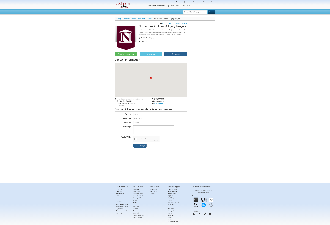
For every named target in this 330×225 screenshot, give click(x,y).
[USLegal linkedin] (199, 214)
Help (205, 2)
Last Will (135, 209)
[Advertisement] (165, 169)
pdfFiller (170, 217)
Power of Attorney (138, 211)
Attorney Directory (130, 19)
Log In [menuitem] (213, 2)
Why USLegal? (171, 198)
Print (163, 23)
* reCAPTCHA (126, 137)
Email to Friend (181, 23)
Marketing (119, 213)
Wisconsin (141, 19)
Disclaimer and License (203, 192)
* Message (127, 127)
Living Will (136, 213)
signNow (170, 219)
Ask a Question (120, 193)
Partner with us (137, 217)
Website (176, 54)
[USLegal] (124, 2)
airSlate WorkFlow (173, 221)
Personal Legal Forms (122, 204)
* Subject (127, 123)
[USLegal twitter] (205, 214)
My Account (171, 204)
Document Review (138, 193)
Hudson (149, 19)
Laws (117, 196)
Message (151, 54)
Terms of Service (172, 191)
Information (136, 189)
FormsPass (171, 215)
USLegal (119, 19)
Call (127, 54)
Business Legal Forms (122, 206)
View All (118, 198)
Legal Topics (119, 189)
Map (170, 23)
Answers (152, 193)
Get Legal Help (137, 198)
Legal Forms (119, 209)
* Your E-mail (126, 118)
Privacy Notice (172, 193)
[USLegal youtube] (210, 214)
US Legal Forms (172, 211)
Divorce (135, 200)
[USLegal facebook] (194, 214)
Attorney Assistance (138, 215)
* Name (128, 114)
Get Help (170, 200)
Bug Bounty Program (173, 202)
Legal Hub (170, 196)
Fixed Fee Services (138, 196)
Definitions (119, 191)
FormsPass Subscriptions (123, 211)
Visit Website (158, 103)
